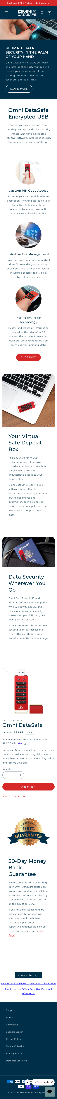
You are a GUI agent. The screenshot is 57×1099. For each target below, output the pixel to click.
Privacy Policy (14, 1053)
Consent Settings (28, 975)
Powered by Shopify (40, 1092)
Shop (9, 1010)
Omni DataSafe (23, 1092)
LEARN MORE (19, 88)
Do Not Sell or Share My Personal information (28, 983)
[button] (6, 12)
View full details (11, 796)
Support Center (14, 1031)
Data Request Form (17, 1060)
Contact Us (12, 1024)
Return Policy (13, 1039)
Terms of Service (15, 1046)
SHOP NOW (28, 357)
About (9, 1017)
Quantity (6, 769)
